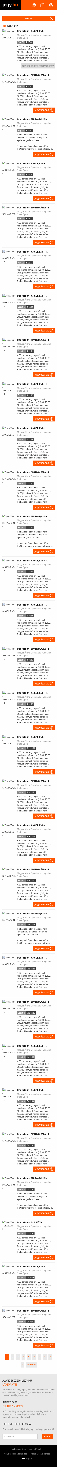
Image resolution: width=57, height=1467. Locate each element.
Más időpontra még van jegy (38, 66)
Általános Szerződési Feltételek (26, 1449)
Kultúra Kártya (13, 1406)
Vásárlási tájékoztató (40, 1454)
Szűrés (28, 18)
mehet (47, 1436)
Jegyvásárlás (42, 110)
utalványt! (9, 1384)
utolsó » (31, 1364)
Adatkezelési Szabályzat (15, 1454)
